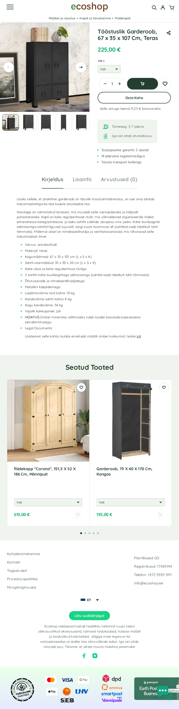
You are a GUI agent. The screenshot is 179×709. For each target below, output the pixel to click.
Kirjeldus (52, 179)
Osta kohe (134, 98)
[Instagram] (95, 655)
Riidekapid (122, 18)
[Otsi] (154, 7)
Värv (101, 61)
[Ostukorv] (171, 8)
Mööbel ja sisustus (62, 18)
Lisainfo (82, 179)
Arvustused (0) (119, 179)
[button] (81, 533)
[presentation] (8, 67)
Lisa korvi (142, 84)
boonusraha (151, 109)
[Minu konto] (162, 8)
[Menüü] (10, 7)
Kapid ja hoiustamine (95, 18)
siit (139, 336)
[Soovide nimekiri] (165, 84)
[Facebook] (84, 655)
